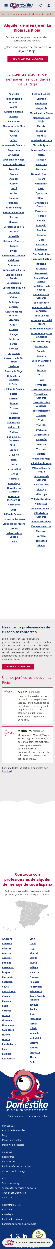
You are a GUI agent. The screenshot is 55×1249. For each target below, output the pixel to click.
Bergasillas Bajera (14, 226)
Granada (7, 1020)
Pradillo (41, 230)
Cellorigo (14, 302)
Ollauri (41, 198)
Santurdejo (41, 346)
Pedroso (41, 215)
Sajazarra (41, 268)
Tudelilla (41, 425)
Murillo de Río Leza (41, 140)
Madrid (34, 953)
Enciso (13, 393)
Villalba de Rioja (41, 458)
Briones (13, 246)
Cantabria (7, 977)
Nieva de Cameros (41, 174)
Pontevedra (36, 986)
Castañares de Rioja (14, 287)
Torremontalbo (41, 410)
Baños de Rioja (14, 207)
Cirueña (13, 329)
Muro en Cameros (41, 150)
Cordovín (14, 339)
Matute (41, 126)
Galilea (14, 432)
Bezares (13, 231)
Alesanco (14, 130)
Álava (33, 1057)
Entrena (13, 398)
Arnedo (14, 174)
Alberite (13, 116)
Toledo (33, 1028)
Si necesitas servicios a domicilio (19, 1187)
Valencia (34, 1033)
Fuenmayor (13, 422)
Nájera (41, 178)
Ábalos (41, 545)
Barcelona (8, 967)
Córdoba (7, 1010)
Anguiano (13, 154)
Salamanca (36, 991)
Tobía (41, 379)
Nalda (41, 154)
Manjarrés (41, 108)
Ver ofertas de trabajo (14, 1171)
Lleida (33, 943)
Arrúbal (13, 178)
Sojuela (41, 351)
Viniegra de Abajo (41, 521)
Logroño (41, 98)
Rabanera (41, 244)
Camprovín (14, 265)
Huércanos (14, 504)
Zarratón (41, 531)
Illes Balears (9, 1044)
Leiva (14, 541)
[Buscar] (41, 6)
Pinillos (41, 220)
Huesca (6, 1039)
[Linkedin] (25, 1236)
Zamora (34, 1047)
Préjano (41, 235)
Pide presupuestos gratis (27, 58)
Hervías (14, 473)
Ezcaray (13, 408)
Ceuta (5, 986)
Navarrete (41, 164)
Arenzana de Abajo (13, 159)
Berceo (14, 217)
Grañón (13, 449)
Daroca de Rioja (14, 371)
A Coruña (7, 938)
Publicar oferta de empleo (33, 1242)
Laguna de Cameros (14, 519)
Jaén (4, 1049)
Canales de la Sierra (14, 269)
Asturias (7, 957)
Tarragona (35, 1018)
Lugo (32, 948)
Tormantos (41, 384)
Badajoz (6, 962)
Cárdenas (13, 366)
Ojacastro (41, 193)
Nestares (41, 169)
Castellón (7, 981)
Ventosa (41, 444)
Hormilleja (14, 483)
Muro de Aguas (41, 145)
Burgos (6, 972)
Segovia (34, 1004)
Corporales (14, 353)
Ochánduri (41, 183)
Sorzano (41, 356)
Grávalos (14, 454)
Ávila (32, 1062)
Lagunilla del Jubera (14, 523)
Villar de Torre (41, 484)
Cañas (13, 297)
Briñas (13, 250)
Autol (14, 188)
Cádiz (5, 1005)
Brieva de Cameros (13, 241)
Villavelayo (41, 503)
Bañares (13, 202)
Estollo (14, 403)
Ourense (34, 977)
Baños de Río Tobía (13, 212)
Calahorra (13, 260)
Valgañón (41, 439)
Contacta (7, 1197)
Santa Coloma (41, 315)
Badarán (14, 198)
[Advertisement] (27, 581)
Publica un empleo (18, 666)
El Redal (13, 384)
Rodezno (41, 263)
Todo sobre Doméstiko (14, 1192)
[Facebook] (11, 1236)
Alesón (14, 135)
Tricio (41, 420)
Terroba (41, 370)
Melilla (33, 957)
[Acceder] (49, 6)
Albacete (7, 943)
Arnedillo (14, 169)
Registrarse (8, 1156)
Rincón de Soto (41, 254)
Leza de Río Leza (41, 93)
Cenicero (14, 306)
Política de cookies (12, 1219)
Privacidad (7, 1209)
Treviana (41, 415)
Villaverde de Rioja (41, 508)
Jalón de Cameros (14, 514)
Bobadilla (13, 236)
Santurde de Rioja (41, 341)
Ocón (41, 188)
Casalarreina (14, 282)
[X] (18, 1236)
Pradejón (41, 225)
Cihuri (13, 324)
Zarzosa (41, 535)
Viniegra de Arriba (41, 526)
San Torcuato (41, 302)
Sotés (41, 365)
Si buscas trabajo (11, 1183)
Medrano (41, 130)
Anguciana (14, 150)
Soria (32, 1014)
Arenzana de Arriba (14, 164)
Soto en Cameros (41, 360)
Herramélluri (13, 469)
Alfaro (13, 140)
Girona (6, 1015)
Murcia (34, 962)
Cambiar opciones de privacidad (19, 1223)
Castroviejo (13, 292)
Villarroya (41, 494)
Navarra (34, 972)
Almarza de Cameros (13, 145)
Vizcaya (34, 1042)
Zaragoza (35, 1052)
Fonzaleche (13, 417)
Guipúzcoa (8, 1029)
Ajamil (13, 106)
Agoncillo (14, 93)
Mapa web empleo (12, 1140)
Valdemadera (41, 434)
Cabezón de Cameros (13, 255)
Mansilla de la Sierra (41, 113)
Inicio (4, 14)
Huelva (6, 1034)
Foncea (14, 412)
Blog (4, 1135)
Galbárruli (14, 427)
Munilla (41, 135)
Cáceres (6, 1001)
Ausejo (14, 183)
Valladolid (35, 1038)
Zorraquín (41, 540)
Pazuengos (41, 211)
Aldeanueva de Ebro (14, 126)
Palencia (34, 981)
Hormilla (14, 478)
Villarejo (41, 489)
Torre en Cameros (41, 389)
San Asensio (41, 273)
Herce (14, 464)
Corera (13, 343)
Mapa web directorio (13, 1144)
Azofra (13, 193)
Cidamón (14, 319)
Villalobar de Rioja (41, 463)
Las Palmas (8, 1058)
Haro (13, 459)
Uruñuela (41, 429)
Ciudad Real (9, 991)
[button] (6, 5)
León (32, 938)
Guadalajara (9, 1025)
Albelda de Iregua (14, 111)
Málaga (34, 967)
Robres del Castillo (41, 258)
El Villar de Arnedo (14, 389)
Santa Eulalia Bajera (41, 328)
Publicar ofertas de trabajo (16, 1166)
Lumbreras (41, 103)
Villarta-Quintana (41, 499)
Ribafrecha (41, 249)
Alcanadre (13, 121)
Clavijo (14, 334)
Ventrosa (41, 449)
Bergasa (13, 222)
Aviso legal (7, 1214)
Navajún (41, 159)
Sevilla (33, 1009)
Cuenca (6, 996)
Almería (6, 953)
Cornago (13, 348)
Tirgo (41, 375)
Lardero (13, 528)
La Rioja (6, 1053)
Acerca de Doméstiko (13, 1130)
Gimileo (13, 445)
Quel (41, 239)
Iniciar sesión (9, 1161)
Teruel (33, 1023)
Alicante (6, 948)
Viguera (41, 453)
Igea (13, 509)
